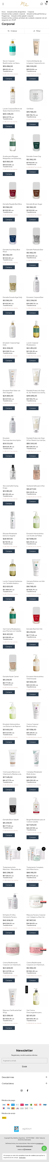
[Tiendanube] (24, 1150)
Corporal (31, 12)
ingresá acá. (40, 1143)
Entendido (22, 1157)
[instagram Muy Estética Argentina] (22, 1090)
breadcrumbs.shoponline (16, 12)
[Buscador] (41, 4)
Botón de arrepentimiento (24, 1146)
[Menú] (3, 4)
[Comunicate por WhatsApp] (44, 1148)
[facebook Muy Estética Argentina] (27, 1090)
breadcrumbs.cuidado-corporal (13, 14)
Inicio (3, 12)
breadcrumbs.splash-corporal (22, 16)
